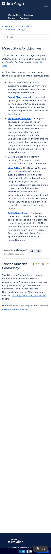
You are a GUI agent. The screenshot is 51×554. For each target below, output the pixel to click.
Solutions (28, 15)
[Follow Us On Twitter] (23, 551)
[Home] (13, 4)
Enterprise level (24, 26)
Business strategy (15, 29)
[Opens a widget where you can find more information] (40, 549)
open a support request (15, 309)
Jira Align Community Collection (29, 295)
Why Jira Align (14, 15)
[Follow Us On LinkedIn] (20, 551)
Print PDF (42, 263)
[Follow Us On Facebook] (27, 551)
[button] (45, 5)
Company (24, 18)
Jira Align (7, 26)
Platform (12, 18)
